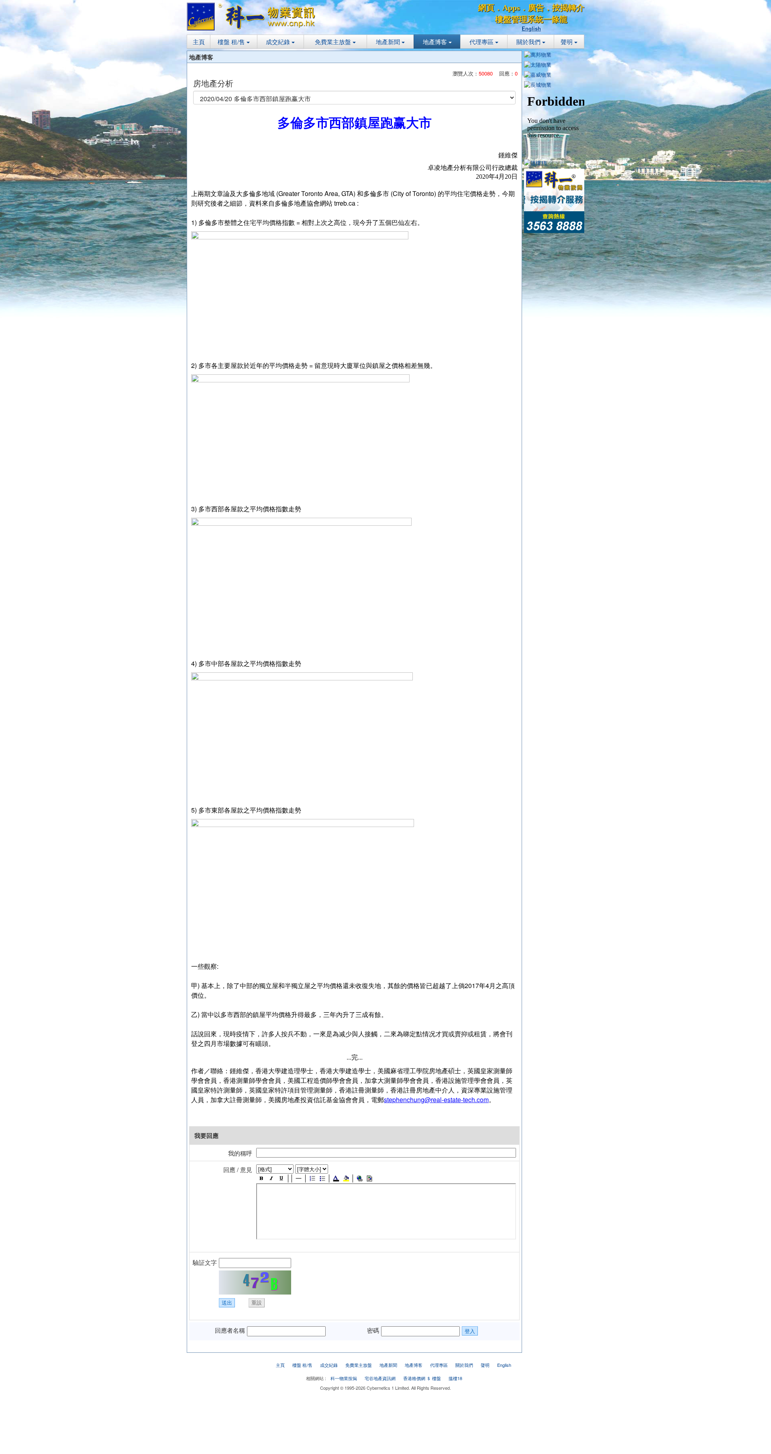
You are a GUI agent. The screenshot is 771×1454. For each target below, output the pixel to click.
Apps (511, 7)
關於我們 (529, 41)
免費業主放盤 (334, 41)
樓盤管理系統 (519, 19)
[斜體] (271, 1178)
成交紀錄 (279, 41)
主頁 (199, 41)
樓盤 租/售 (232, 41)
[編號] (312, 1178)
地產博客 (436, 41)
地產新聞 (389, 41)
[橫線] (299, 1178)
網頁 (486, 7)
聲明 (567, 41)
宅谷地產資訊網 (380, 1378)
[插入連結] (360, 1178)
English (531, 28)
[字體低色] (346, 1178)
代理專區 (482, 41)
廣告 (536, 7)
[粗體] (261, 1178)
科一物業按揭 (343, 1378)
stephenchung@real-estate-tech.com (436, 1099)
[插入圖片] (370, 1178)
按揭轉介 (568, 7)
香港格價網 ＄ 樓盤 (422, 1378)
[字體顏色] (336, 1178)
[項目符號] (322, 1178)
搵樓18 (455, 1378)
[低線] (281, 1178)
